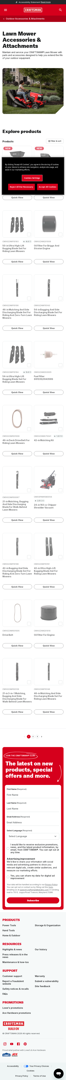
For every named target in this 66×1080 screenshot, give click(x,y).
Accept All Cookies (47, 187)
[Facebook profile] (18, 1044)
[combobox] (33, 836)
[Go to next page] (41, 736)
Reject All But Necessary (21, 187)
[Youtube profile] (11, 1044)
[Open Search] (60, 10)
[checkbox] (29, 234)
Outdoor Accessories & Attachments (25, 18)
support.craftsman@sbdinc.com (34, 890)
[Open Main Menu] (5, 10)
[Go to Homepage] (33, 10)
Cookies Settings (32, 178)
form (51, 887)
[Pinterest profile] (25, 1044)
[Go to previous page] (24, 736)
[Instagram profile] (4, 1044)
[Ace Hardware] (15, 1054)
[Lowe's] (6, 1054)
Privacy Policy (51, 884)
